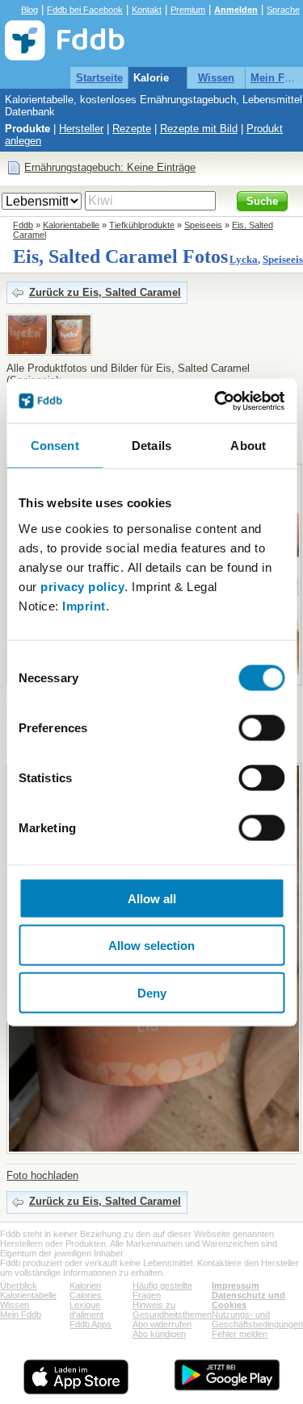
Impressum (235, 1285)
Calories (85, 1295)
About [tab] (248, 445)
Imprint (84, 605)
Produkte (27, 129)
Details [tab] (151, 445)
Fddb (23, 225)
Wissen (216, 78)
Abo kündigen (159, 1334)
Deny (151, 992)
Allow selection (151, 945)
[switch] (261, 727)
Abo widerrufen (162, 1324)
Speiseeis (203, 225)
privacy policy (82, 586)
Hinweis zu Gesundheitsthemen (172, 1309)
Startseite (99, 78)
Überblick (18, 1285)
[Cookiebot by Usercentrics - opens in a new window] (215, 400)
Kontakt (147, 10)
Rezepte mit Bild (199, 129)
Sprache (283, 10)
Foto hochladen (42, 1175)
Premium (187, 10)
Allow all (152, 898)
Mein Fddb (20, 1314)
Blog (29, 10)
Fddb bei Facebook (85, 10)
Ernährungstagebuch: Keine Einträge (110, 167)
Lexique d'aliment (86, 1309)
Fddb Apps (90, 1324)
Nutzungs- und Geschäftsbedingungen (257, 1319)
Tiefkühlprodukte (142, 225)
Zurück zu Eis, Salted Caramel (105, 292)
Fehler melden (239, 1334)
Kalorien (85, 1285)
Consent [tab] (55, 445)
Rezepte (131, 129)
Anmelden (236, 10)
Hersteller (81, 129)
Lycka (243, 259)
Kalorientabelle (170, 78)
